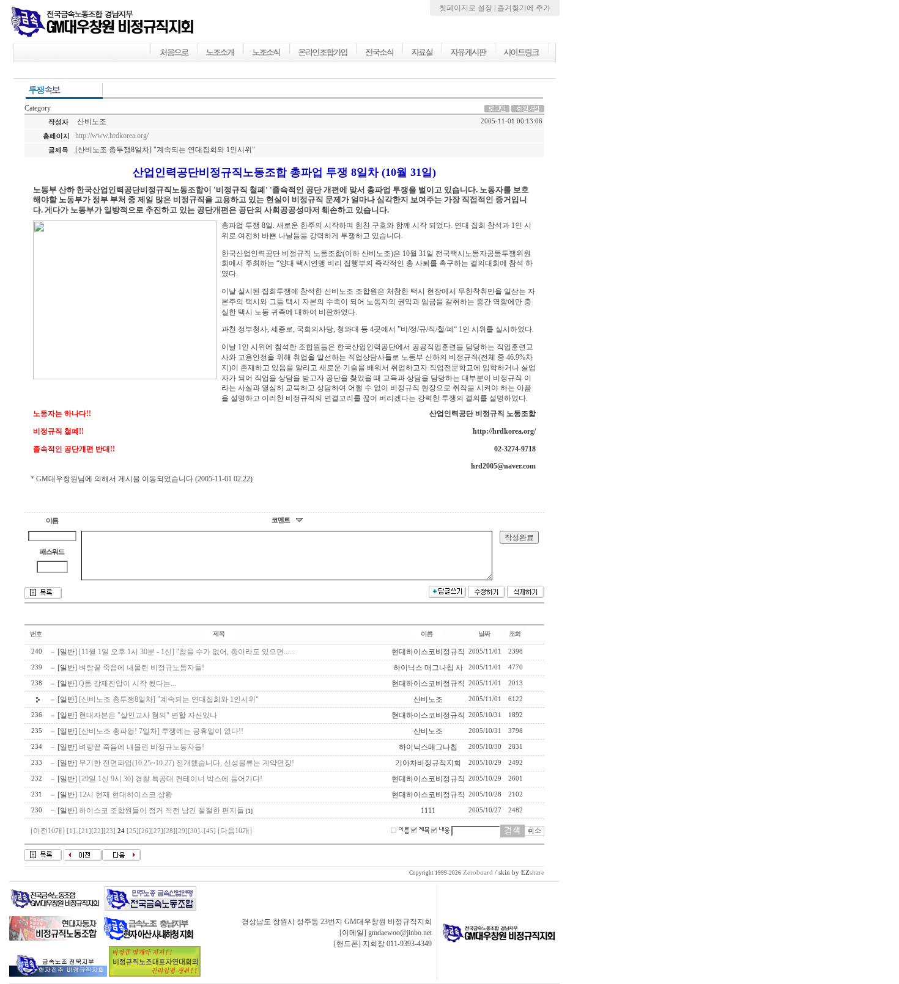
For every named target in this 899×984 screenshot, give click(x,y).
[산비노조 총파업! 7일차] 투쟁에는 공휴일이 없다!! (161, 731)
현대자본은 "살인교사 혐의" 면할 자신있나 (148, 715)
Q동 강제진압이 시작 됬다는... (127, 683)
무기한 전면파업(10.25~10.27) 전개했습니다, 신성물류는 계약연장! (186, 763)
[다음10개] (235, 830)
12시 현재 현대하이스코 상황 (125, 794)
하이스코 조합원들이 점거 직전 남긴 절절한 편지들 (161, 810)
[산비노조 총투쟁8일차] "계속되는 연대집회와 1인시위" (169, 699)
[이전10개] (48, 830)
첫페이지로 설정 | (468, 8)
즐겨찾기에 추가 (523, 8)
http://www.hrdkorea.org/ (112, 135)
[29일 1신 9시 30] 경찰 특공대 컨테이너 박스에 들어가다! (170, 778)
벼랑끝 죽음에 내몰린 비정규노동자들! (141, 667)
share (532, 872)
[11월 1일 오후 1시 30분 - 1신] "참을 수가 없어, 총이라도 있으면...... (187, 651)
